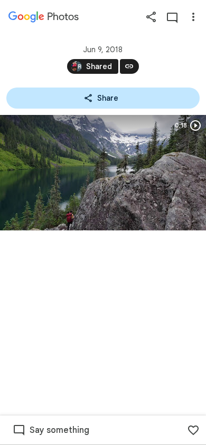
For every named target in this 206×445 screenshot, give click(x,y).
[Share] (151, 16)
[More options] (193, 16)
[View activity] (172, 16)
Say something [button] (59, 430)
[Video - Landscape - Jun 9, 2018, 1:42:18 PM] (103, 172)
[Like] (193, 430)
